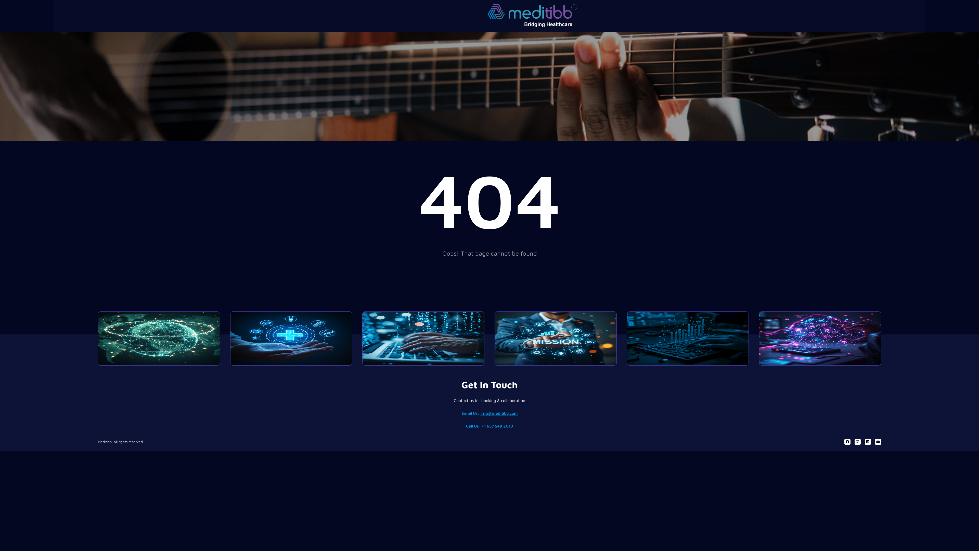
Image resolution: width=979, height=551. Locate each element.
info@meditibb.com (499, 413)
